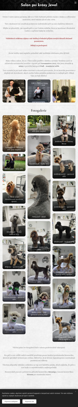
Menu (75, 3)
